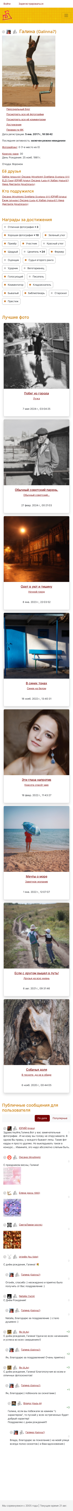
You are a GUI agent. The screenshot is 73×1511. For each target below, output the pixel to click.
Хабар (59, 180)
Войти (7, 3)
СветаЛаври (30, 1224)
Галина (30, 1274)
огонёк (28, 1256)
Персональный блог (18, 109)
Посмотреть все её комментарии (26, 119)
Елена (29, 1192)
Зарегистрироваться (31, 3)
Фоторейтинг (9, 147)
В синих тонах (36, 683)
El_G (8, 180)
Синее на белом (36, 688)
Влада (32, 1403)
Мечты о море (36, 876)
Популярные (60, 1118)
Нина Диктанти (18, 184)
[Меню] (66, 15)
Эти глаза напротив (36, 780)
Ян (24, 1331)
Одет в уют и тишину (36, 586)
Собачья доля (36, 1069)
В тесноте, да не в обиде (36, 1074)
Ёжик (10, 200)
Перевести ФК (15, 129)
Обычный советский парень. (36, 490)
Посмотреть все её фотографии (25, 114)
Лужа (36, 398)
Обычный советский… (36, 495)
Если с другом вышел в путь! (37, 973)
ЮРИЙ (22, 180)
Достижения (13, 124)
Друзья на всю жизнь (37, 978)
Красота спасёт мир (36, 784)
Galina (11, 176)
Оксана (32, 176)
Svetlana (56, 176)
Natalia (27, 1296)
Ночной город (36, 591)
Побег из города (36, 393)
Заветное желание (36, 881)
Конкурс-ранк (10, 153)
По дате (42, 1118)
